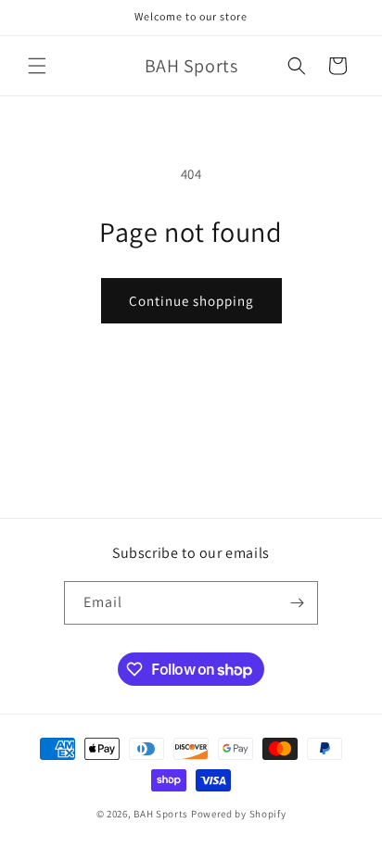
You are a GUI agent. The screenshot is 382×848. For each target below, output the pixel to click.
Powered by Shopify (238, 813)
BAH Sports (161, 813)
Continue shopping (191, 301)
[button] (37, 65)
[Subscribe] (296, 603)
